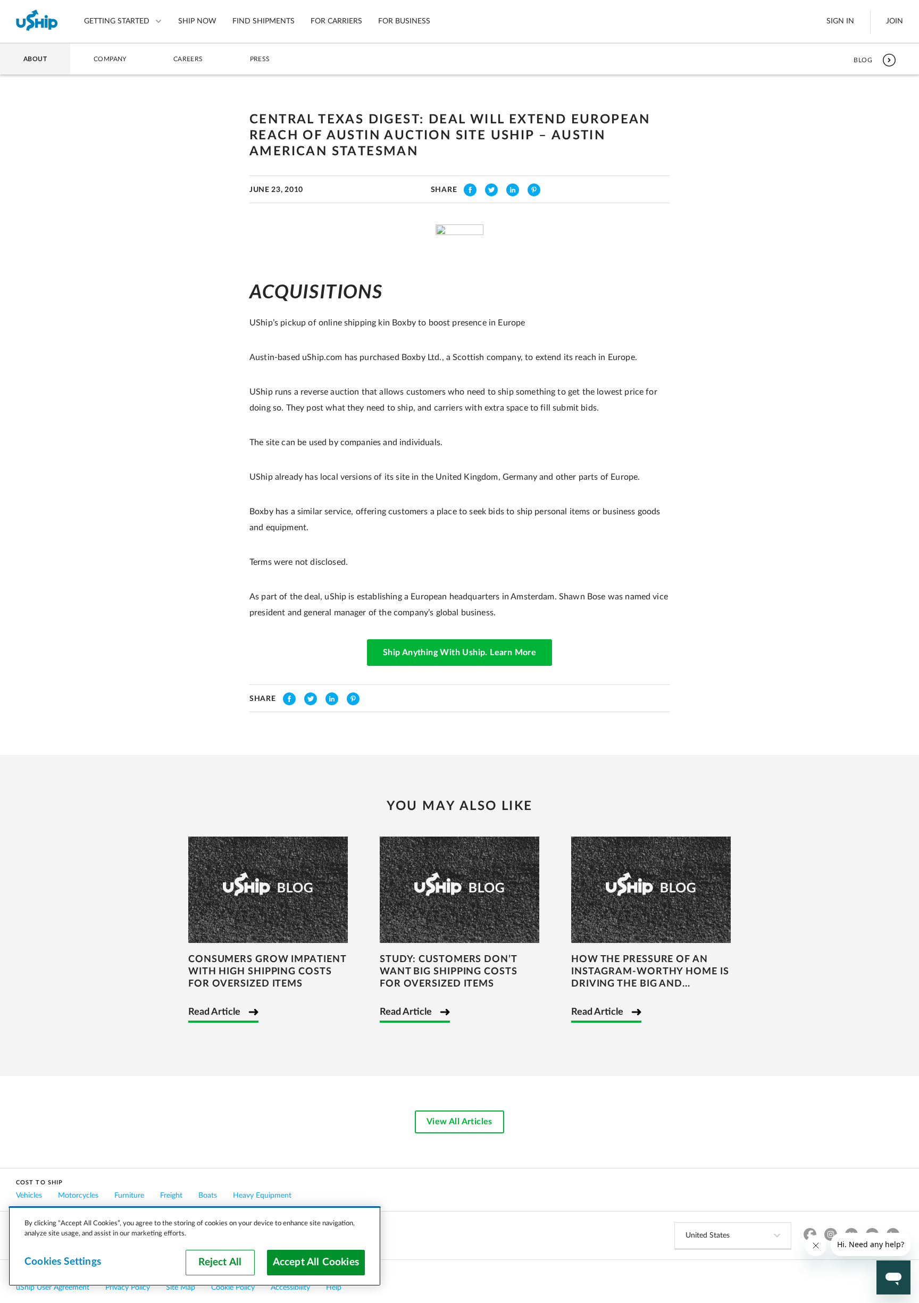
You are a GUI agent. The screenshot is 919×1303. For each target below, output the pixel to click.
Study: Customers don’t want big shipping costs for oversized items (448, 972)
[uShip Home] (37, 21)
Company (110, 59)
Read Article (214, 1012)
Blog (863, 60)
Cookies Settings (62, 1262)
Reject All (219, 1262)
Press (260, 59)
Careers (188, 59)
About (35, 59)
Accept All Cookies (316, 1262)
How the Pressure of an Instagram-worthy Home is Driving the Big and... (650, 972)
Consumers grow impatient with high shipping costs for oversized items (267, 972)
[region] (195, 1246)
